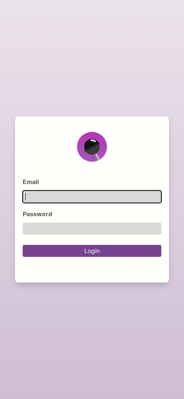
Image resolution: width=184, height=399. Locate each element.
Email (31, 182)
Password (37, 214)
